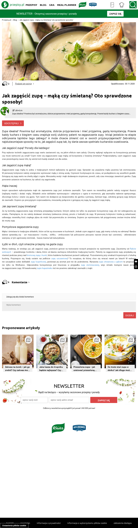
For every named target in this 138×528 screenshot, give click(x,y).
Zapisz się (104, 400)
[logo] (12, 4)
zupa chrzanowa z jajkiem (111, 262)
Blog (15, 20)
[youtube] (136, 261)
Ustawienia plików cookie (14, 525)
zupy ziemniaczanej (90, 265)
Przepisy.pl (6, 20)
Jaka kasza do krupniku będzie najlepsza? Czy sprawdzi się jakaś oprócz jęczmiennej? (51, 368)
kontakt (10, 523)
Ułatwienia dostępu (123, 523)
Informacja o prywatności (49, 523)
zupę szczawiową (59, 258)
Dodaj (129, 315)
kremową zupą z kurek (37, 255)
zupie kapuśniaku (44, 268)
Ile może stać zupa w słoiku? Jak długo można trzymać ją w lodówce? (120, 368)
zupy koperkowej (38, 262)
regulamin (25, 523)
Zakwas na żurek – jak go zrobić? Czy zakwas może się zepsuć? (17, 368)
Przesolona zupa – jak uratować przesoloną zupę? (84, 368)
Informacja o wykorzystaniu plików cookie (87, 523)
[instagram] (136, 266)
